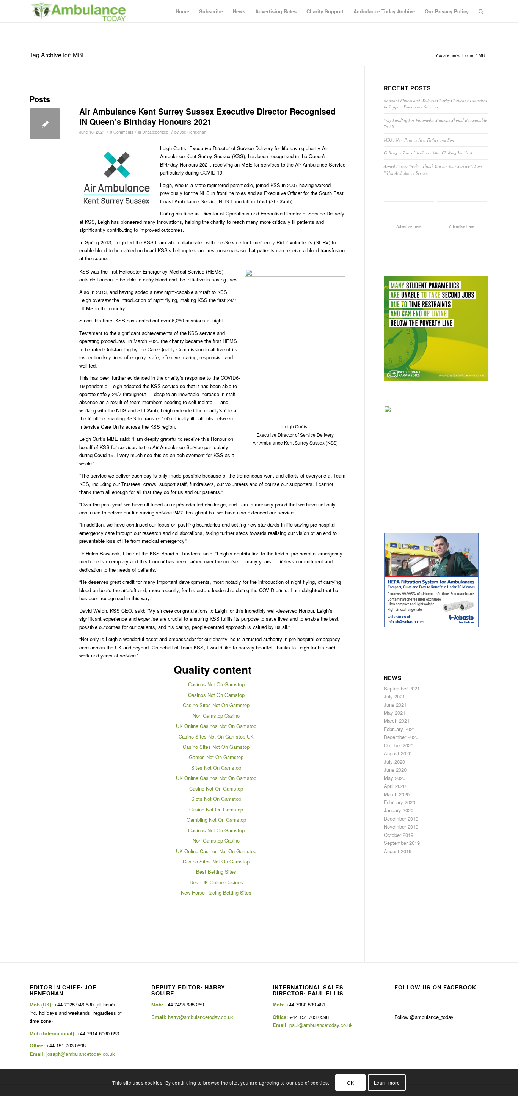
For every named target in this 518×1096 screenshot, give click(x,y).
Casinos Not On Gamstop (216, 684)
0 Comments (121, 132)
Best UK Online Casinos (216, 882)
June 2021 (395, 704)
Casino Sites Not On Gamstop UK (216, 736)
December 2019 (401, 818)
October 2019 (398, 834)
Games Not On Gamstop (216, 757)
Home (467, 55)
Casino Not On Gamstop (216, 788)
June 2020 (395, 769)
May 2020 (394, 778)
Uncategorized (155, 132)
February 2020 (399, 802)
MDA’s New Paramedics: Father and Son (419, 140)
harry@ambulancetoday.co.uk (200, 1017)
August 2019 (397, 851)
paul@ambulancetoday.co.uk (321, 1024)
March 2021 (397, 720)
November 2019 (401, 826)
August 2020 (397, 753)
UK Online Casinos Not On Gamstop (216, 726)
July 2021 (394, 696)
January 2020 (398, 810)
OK (350, 1082)
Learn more (387, 1082)
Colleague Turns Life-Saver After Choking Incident (428, 153)
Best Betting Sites (216, 871)
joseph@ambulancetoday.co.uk (80, 1053)
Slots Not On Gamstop (216, 798)
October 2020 (398, 745)
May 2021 (394, 712)
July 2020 (394, 761)
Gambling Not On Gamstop (216, 819)
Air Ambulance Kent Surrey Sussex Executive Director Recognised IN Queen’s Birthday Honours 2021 (207, 116)
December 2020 (401, 737)
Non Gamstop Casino (216, 715)
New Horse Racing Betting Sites (216, 892)
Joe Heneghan (193, 132)
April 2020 (395, 785)
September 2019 (402, 842)
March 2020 (397, 794)
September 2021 (402, 688)
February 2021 (399, 729)
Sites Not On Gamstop (216, 767)
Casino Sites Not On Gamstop (216, 705)
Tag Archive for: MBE (58, 54)
